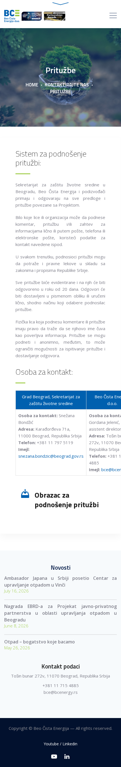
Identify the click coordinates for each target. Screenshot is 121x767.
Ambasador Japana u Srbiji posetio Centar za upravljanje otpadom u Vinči (60, 581)
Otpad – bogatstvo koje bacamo (39, 642)
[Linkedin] (66, 756)
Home (32, 84)
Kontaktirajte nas (67, 84)
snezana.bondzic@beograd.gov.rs (51, 456)
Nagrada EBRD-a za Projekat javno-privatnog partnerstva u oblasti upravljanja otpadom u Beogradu (60, 613)
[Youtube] (54, 756)
